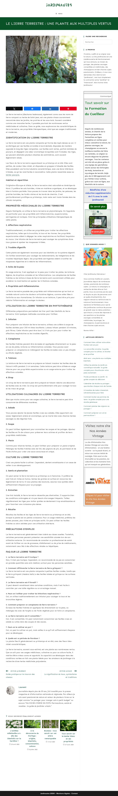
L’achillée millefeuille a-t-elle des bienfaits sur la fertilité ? (14, 736)
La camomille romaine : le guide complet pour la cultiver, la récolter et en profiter (97, 351)
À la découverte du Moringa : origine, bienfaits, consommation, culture (32, 738)
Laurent (22, 687)
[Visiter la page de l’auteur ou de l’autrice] (10, 690)
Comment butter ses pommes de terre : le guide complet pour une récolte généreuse (96, 399)
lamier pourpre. (13, 175)
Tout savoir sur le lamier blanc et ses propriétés (68, 737)
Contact (74, 793)
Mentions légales (63, 793)
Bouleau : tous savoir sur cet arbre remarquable (50, 735)
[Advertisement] (41, 94)
